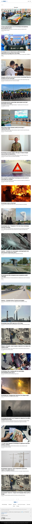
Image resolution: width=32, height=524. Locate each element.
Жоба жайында (4, 504)
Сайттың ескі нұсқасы (21, 504)
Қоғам (14, 506)
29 (18, 499)
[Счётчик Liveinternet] (3, 518)
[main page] (15, 1)
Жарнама (10, 504)
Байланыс (14, 504)
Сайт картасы (3, 517)
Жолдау (17, 506)
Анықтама (28, 504)
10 (13, 499)
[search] (30, 1)
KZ (28, 1)
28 (16, 499)
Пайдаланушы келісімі (4, 515)
